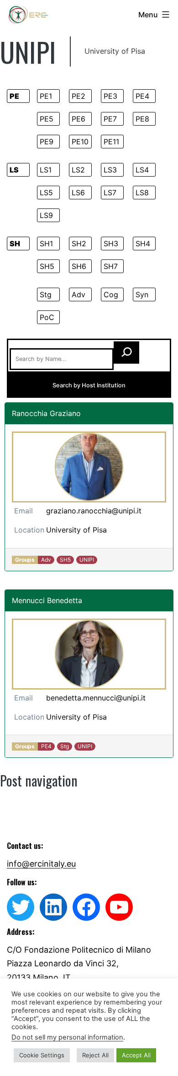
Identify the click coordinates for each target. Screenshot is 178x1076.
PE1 (46, 96)
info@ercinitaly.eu (41, 863)
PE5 (46, 118)
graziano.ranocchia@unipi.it (93, 510)
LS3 (110, 169)
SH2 (79, 243)
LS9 (46, 215)
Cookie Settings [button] (41, 1055)
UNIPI (86, 559)
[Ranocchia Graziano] (89, 466)
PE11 (111, 141)
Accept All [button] (136, 1055)
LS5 (46, 192)
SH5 (47, 266)
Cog (111, 294)
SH (15, 243)
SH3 (111, 243)
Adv (78, 294)
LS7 (110, 192)
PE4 (142, 96)
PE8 (142, 118)
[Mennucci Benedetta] (89, 654)
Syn (142, 294)
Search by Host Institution (89, 385)
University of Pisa (76, 529)
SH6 (79, 266)
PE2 (78, 96)
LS (14, 169)
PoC (47, 317)
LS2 (78, 169)
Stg (46, 294)
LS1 (46, 169)
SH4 (143, 243)
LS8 (142, 192)
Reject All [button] (95, 1055)
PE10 (80, 141)
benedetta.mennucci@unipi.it (96, 697)
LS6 (78, 192)
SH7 (111, 266)
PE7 (110, 118)
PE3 (110, 96)
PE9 (46, 141)
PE (14, 96)
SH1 (46, 243)
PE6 (78, 118)
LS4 (142, 169)
